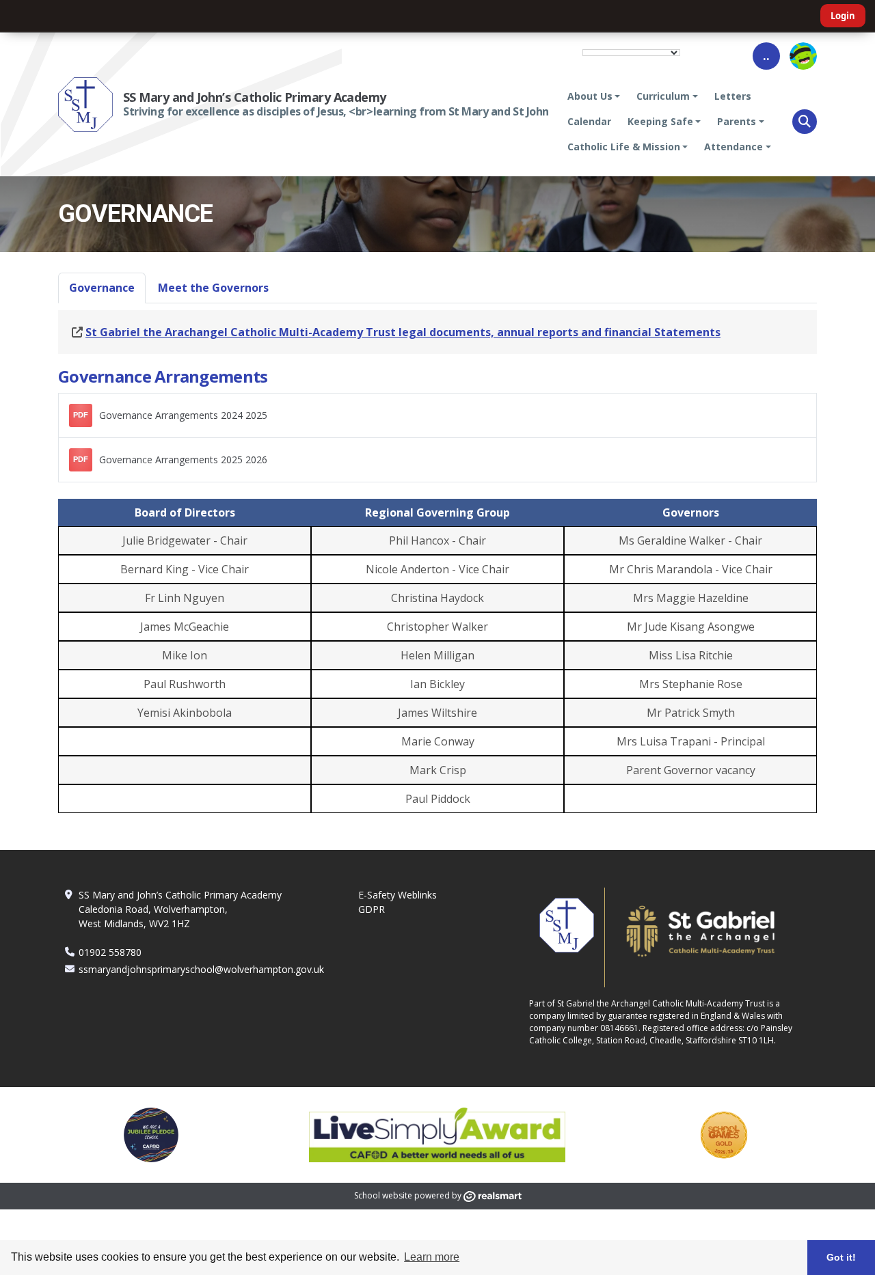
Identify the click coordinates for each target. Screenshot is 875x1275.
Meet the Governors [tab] (213, 287)
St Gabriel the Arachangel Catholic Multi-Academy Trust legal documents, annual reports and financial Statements (403, 332)
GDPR (371, 909)
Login (843, 16)
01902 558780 (110, 952)
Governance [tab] (102, 287)
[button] (804, 121)
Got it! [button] (841, 1257)
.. (766, 56)
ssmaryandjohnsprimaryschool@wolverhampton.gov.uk (201, 969)
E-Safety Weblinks (397, 894)
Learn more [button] (431, 1257)
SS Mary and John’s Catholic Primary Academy (254, 97)
